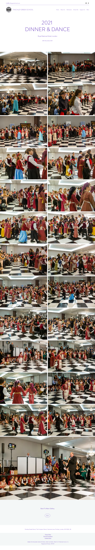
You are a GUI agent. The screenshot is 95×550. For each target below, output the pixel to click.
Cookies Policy (48, 538)
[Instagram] (86, 3)
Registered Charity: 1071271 (47, 543)
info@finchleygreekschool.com (13, 3)
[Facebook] (88, 3)
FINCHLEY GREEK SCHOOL (23, 10)
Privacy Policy (48, 534)
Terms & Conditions (48, 536)
